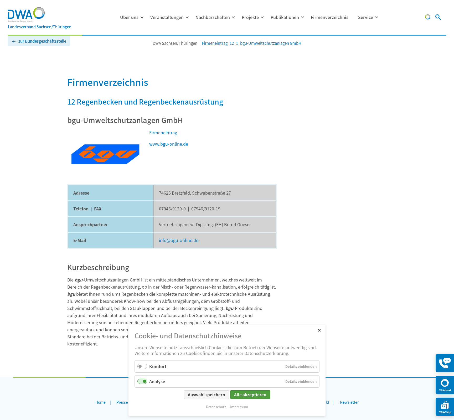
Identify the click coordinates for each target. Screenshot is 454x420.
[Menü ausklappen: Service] (376, 17)
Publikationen (285, 17)
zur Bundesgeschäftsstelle (42, 41)
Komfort (158, 366)
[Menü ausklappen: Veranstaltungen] (187, 17)
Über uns (129, 17)
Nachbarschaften (212, 17)
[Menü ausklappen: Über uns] (142, 17)
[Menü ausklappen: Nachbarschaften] (233, 17)
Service (365, 17)
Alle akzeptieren (250, 394)
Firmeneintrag (163, 132)
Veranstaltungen (167, 17)
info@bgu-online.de (178, 240)
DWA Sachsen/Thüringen (175, 43)
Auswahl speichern (206, 394)
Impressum (239, 406)
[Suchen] (438, 17)
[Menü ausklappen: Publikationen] (302, 17)
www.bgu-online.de (168, 144)
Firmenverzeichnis (329, 17)
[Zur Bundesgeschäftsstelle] (427, 17)
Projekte (250, 17)
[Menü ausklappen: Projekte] (262, 17)
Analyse (157, 381)
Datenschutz (216, 406)
